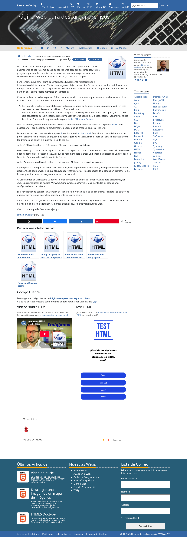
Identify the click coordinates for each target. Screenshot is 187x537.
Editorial (138, 132)
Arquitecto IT (80, 470)
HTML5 (137, 152)
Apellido (125, 504)
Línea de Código (27, 5)
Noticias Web (160, 106)
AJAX (136, 103)
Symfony (157, 146)
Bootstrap (139, 113)
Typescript (158, 149)
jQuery (137, 162)
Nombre (125, 491)
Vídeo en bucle (42, 472)
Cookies (103, 533)
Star (95, 301)
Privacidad (91, 533)
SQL (155, 139)
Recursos (158, 129)
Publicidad (47, 533)
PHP (155, 116)
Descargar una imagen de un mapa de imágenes (46, 493)
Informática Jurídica (84, 480)
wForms (157, 155)
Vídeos (103, 47)
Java (136, 155)
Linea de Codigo (25, 214)
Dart (136, 123)
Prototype (158, 119)
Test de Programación (85, 487)
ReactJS (157, 126)
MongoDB (158, 100)
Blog (136, 109)
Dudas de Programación (86, 477)
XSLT (155, 169)
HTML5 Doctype (43, 514)
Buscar (164, 5)
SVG (155, 142)
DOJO (137, 126)
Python (157, 123)
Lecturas (138, 169)
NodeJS (157, 103)
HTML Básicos (80, 59)
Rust (155, 132)
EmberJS (138, 136)
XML (155, 165)
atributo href (84, 133)
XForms (157, 162)
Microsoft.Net (160, 96)
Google (138, 142)
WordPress (159, 159)
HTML (27, 55)
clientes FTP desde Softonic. (80, 119)
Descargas (86, 47)
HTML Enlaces (95, 59)
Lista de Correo (63, 533)
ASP (136, 106)
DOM (137, 129)
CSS (136, 119)
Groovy (138, 146)
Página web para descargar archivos (70, 298)
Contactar (79, 533)
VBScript (157, 152)
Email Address (129, 478)
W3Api (77, 490)
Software (158, 136)
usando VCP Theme (159, 534)
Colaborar (35, 533)
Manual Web (80, 483)
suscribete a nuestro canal (55, 315)
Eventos (138, 139)
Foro (71, 47)
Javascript (139, 159)
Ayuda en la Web (82, 473)
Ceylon (137, 116)
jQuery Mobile (141, 165)
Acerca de (22, 533)
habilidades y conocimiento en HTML (101, 313)
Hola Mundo (120, 47)
